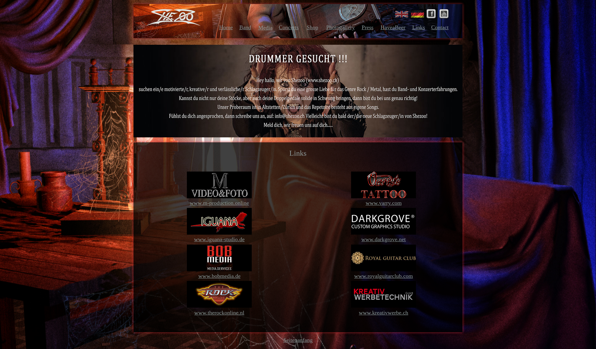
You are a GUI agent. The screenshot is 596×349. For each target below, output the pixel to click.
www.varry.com (384, 203)
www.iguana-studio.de (219, 239)
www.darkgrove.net (383, 239)
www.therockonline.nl (219, 313)
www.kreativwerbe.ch (383, 313)
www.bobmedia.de (219, 276)
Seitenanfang (298, 340)
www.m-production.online (219, 203)
